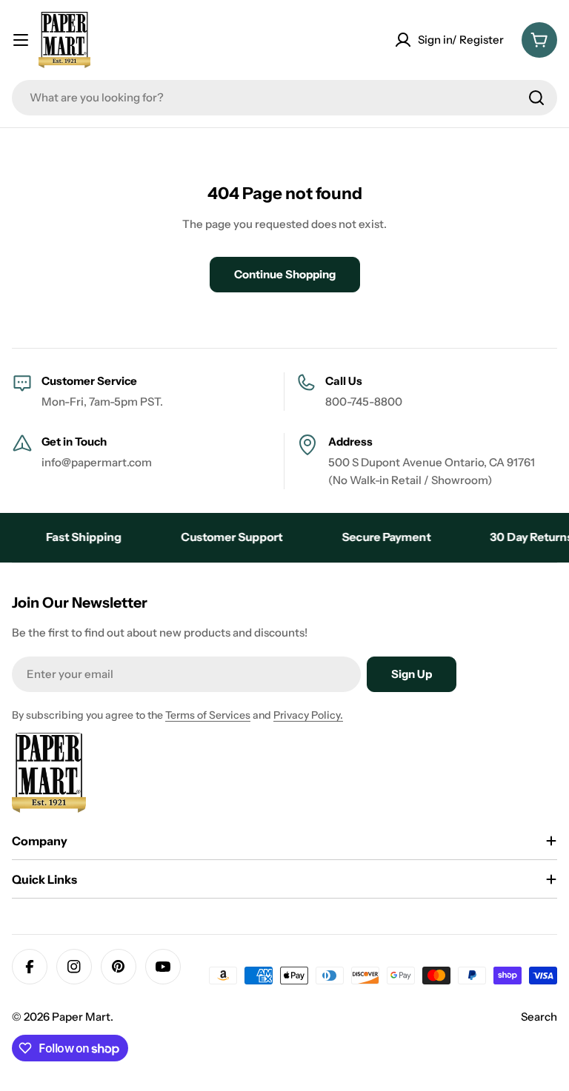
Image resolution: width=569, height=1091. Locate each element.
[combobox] (284, 97)
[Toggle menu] (21, 40)
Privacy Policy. (308, 715)
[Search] (536, 98)
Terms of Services (207, 715)
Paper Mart (81, 1017)
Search (539, 1017)
